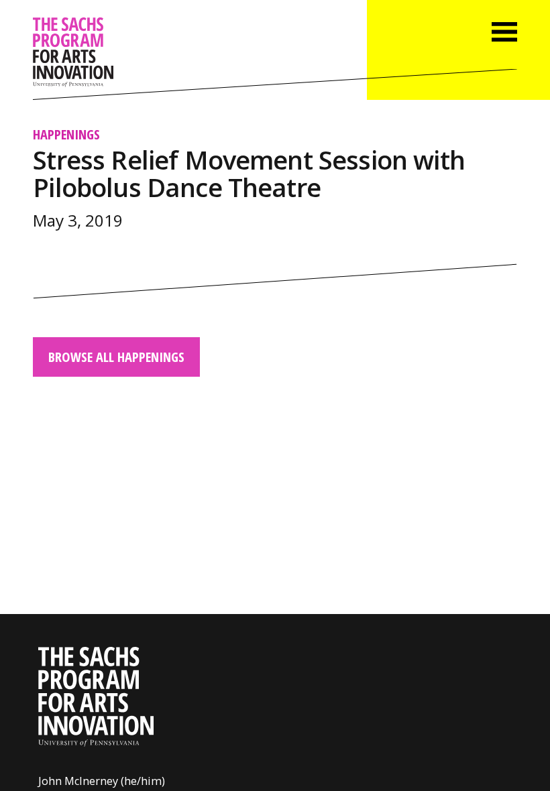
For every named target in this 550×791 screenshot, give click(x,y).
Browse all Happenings (116, 356)
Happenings (66, 134)
